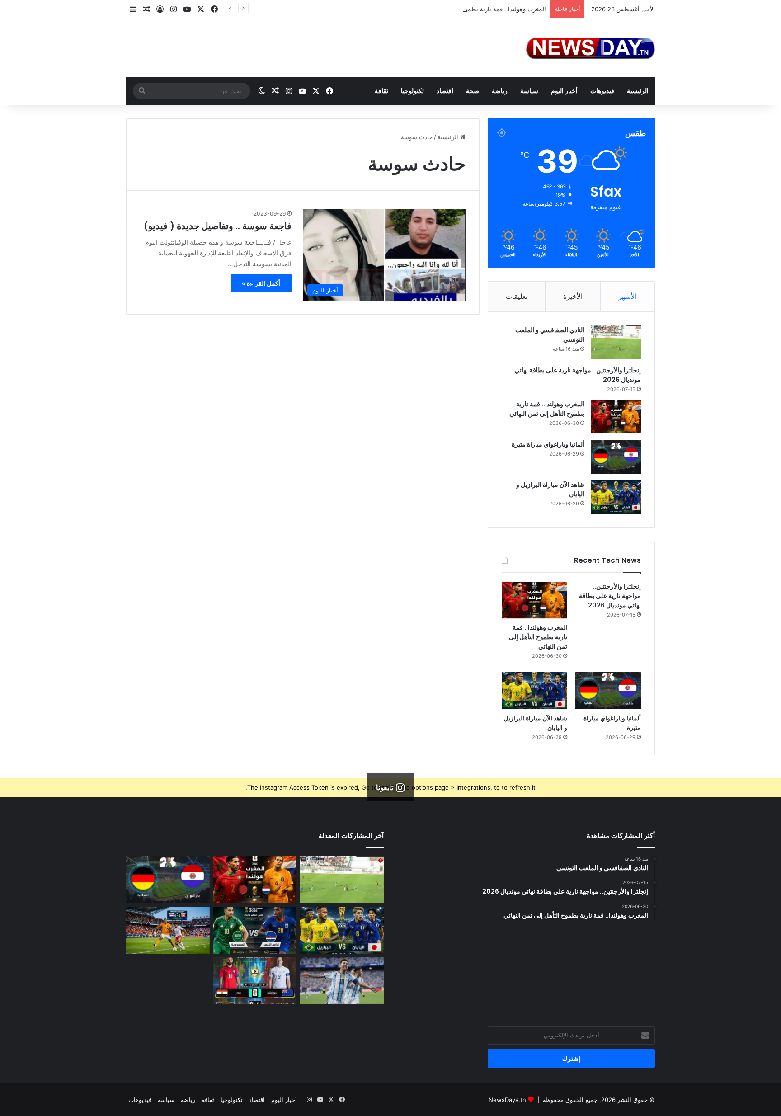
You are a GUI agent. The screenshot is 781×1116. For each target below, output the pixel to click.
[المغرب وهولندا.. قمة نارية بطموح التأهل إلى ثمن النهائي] (616, 416)
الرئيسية (638, 90)
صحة (472, 90)
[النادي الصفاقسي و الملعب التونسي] (616, 342)
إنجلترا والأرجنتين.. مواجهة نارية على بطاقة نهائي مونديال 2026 (610, 596)
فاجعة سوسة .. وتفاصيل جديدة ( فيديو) (218, 226)
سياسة (529, 90)
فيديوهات (602, 90)
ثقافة (381, 90)
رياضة (500, 90)
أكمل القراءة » (261, 283)
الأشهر (627, 296)
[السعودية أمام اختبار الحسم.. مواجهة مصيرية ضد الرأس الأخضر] (255, 930)
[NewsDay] (590, 48)
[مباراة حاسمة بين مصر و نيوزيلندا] (255, 980)
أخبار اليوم (564, 90)
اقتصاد (445, 90)
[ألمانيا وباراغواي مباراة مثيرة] (616, 457)
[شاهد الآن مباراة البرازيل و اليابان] (616, 497)
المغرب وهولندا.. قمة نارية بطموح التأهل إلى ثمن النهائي (475, 9)
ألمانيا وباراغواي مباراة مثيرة (548, 444)
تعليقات (516, 296)
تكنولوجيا (412, 90)
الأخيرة (573, 296)
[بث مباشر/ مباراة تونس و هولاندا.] (168, 930)
